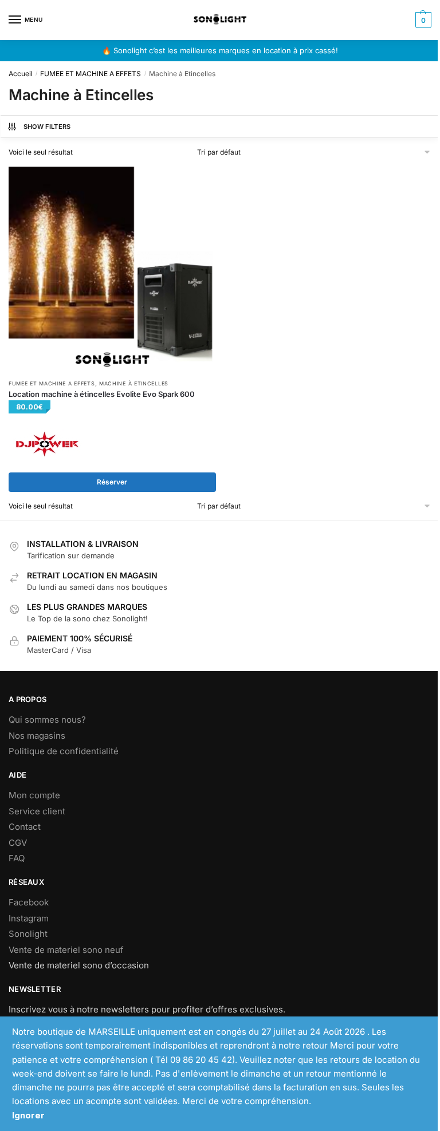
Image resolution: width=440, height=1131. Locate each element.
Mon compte (34, 795)
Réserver (112, 482)
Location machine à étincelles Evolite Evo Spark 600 (102, 394)
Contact (25, 826)
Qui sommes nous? (47, 719)
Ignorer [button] (28, 1115)
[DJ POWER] (47, 444)
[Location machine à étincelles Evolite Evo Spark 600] (112, 270)
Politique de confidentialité (64, 751)
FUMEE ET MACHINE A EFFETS (90, 73)
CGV (18, 842)
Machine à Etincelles (133, 383)
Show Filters (47, 127)
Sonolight (28, 933)
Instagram (29, 918)
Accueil (21, 73)
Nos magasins (37, 735)
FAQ (17, 858)
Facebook (29, 902)
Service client (37, 811)
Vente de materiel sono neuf (66, 949)
